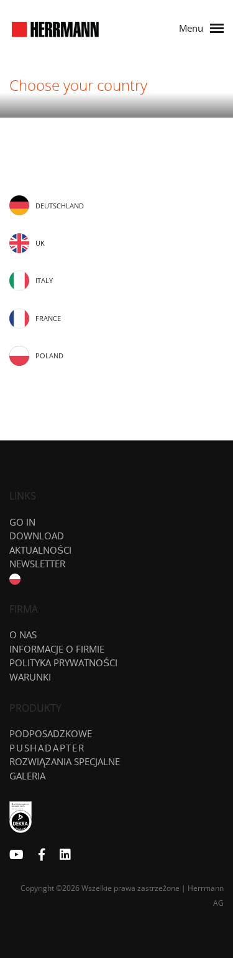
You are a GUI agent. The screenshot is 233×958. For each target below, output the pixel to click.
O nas (23, 634)
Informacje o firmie (56, 649)
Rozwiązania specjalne (64, 761)
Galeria (27, 776)
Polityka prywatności (63, 662)
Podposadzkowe (50, 733)
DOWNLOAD (36, 535)
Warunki (30, 677)
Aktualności (40, 550)
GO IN (22, 522)
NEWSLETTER (37, 563)
